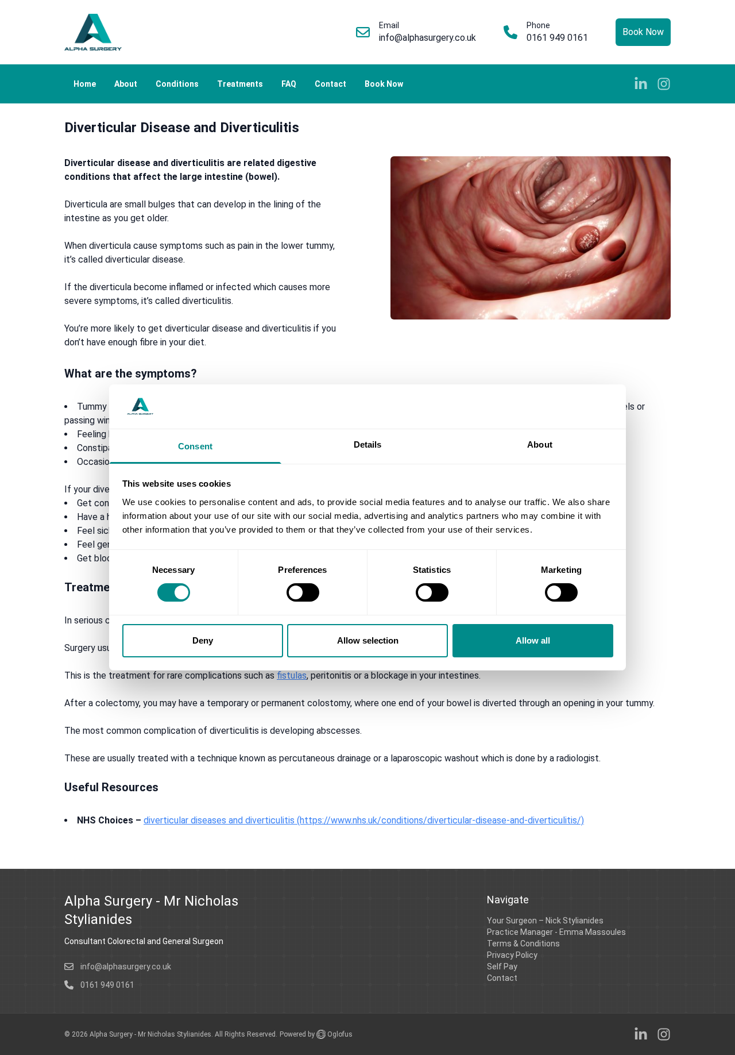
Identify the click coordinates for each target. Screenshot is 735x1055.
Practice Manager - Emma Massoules (556, 932)
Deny (202, 640)
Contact (330, 83)
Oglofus (339, 1034)
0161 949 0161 (557, 37)
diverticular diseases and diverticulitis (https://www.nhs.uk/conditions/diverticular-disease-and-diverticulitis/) (364, 820)
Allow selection (368, 640)
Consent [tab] (195, 446)
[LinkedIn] (641, 84)
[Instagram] (664, 84)
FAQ (288, 83)
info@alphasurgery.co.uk (427, 37)
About (125, 83)
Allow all (533, 640)
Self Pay (502, 966)
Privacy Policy (512, 955)
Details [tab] (368, 444)
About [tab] (539, 444)
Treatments (240, 83)
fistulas (292, 675)
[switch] (303, 592)
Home (85, 83)
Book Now (643, 31)
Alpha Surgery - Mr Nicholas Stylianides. (152, 1034)
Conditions (177, 83)
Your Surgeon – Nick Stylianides (545, 920)
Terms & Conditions (523, 943)
